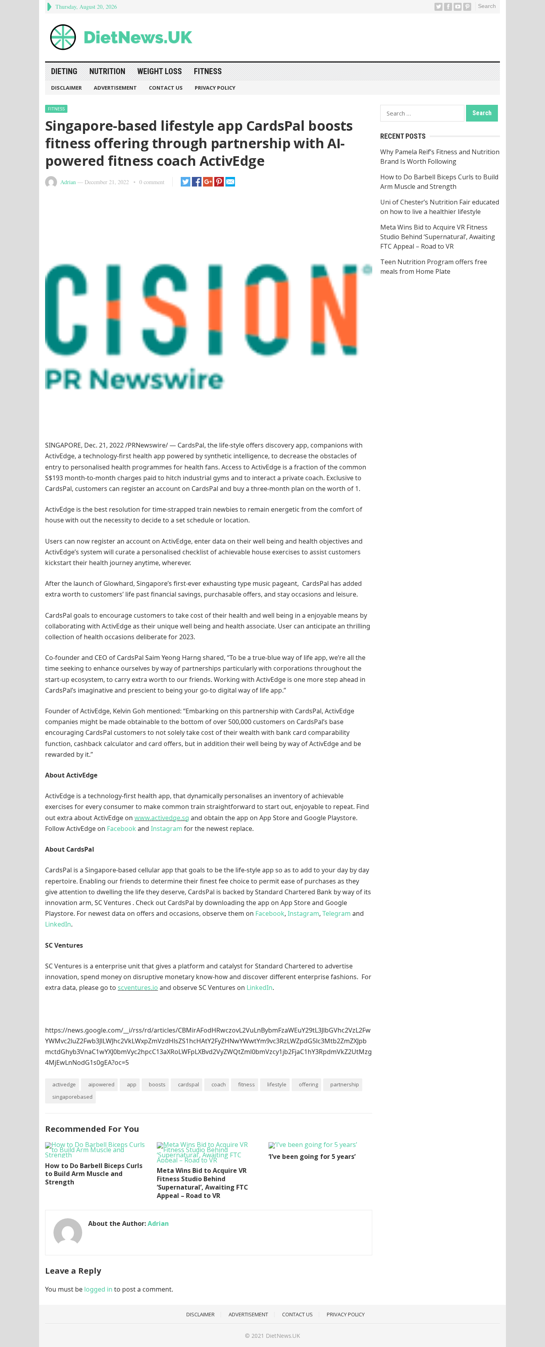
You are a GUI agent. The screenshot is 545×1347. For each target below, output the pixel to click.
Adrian (68, 182)
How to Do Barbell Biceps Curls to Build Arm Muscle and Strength (93, 1174)
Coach (218, 1084)
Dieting (64, 71)
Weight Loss (159, 71)
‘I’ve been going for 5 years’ (312, 1156)
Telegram (336, 913)
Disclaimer (66, 87)
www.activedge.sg (161, 817)
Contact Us (166, 87)
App (131, 1084)
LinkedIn (58, 924)
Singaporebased (72, 1096)
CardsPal (188, 1084)
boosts (157, 1084)
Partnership (344, 1084)
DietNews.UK (283, 1335)
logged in (98, 1289)
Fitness (208, 71)
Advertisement (115, 87)
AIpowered (101, 1084)
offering (308, 1084)
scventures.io (138, 987)
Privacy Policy (215, 87)
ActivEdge (64, 1084)
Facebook (121, 828)
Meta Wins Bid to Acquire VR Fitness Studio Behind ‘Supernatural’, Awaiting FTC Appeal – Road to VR (202, 1183)
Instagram (166, 828)
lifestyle (276, 1084)
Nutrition (107, 71)
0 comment (151, 182)
